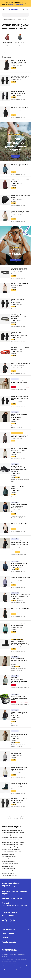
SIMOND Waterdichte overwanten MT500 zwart (18, 92)
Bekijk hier (15, 156)
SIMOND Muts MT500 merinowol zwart (20, 196)
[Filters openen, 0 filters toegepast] (4, 53)
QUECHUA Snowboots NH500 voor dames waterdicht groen (20, 784)
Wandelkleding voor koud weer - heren (8, 44)
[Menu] (4, 9)
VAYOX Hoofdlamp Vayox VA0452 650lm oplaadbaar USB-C (19, 698)
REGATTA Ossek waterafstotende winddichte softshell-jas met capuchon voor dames (20, 543)
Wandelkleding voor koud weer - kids (20, 44)
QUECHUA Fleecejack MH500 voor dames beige (20, 284)
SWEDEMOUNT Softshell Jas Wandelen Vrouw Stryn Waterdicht (19, 713)
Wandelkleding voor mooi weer (11, 839)
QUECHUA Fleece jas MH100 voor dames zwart (19, 108)
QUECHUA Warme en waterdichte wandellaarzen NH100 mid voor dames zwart (20, 643)
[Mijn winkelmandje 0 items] (27, 9)
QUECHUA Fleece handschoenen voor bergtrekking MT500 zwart (19, 333)
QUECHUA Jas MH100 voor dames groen (19, 487)
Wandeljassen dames (8, 861)
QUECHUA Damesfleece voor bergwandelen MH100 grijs (20, 435)
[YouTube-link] (6, 920)
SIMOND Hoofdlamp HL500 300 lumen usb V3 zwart (20, 348)
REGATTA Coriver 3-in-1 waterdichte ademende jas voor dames (19, 660)
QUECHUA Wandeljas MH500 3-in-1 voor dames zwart (20, 364)
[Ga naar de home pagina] (14, 9)
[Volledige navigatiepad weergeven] (2, 19)
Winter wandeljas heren (9, 856)
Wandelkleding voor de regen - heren (13, 842)
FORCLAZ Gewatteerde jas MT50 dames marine (19, 564)
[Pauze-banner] (25, 3)
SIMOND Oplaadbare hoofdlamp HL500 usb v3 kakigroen (18, 316)
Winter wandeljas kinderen (10, 863)
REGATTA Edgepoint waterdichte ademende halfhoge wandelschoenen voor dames (19, 469)
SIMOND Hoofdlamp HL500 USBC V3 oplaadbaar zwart (19, 268)
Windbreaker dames (8, 873)
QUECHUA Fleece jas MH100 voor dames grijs (19, 752)
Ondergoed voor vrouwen (9, 859)
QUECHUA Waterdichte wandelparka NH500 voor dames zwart (19, 62)
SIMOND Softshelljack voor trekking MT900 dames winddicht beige (19, 769)
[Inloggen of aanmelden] (23, 9)
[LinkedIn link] (14, 920)
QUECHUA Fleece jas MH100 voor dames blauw (19, 165)
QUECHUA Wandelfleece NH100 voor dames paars (20, 577)
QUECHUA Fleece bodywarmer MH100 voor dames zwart (20, 609)
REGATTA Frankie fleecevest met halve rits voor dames (20, 381)
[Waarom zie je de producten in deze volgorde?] (2, 57)
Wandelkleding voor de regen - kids (12, 844)
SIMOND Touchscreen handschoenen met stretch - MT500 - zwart (20, 301)
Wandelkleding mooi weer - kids (11, 851)
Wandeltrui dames (7, 866)
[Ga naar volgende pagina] (22, 818)
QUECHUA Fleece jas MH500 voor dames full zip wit (19, 449)
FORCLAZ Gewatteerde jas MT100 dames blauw (19, 624)
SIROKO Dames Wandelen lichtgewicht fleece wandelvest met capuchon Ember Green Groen (19, 680)
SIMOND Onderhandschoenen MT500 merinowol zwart (20, 76)
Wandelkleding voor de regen (10, 847)
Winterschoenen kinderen (9, 875)
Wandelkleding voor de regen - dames (13, 832)
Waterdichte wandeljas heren (10, 871)
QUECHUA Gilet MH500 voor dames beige (19, 524)
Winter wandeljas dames (9, 835)
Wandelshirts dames (8, 854)
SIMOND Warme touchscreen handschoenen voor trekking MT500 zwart (20, 398)
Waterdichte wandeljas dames (11, 849)
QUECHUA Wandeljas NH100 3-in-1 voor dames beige (20, 211)
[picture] (5, 65)
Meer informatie (15, 260)
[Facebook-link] (3, 920)
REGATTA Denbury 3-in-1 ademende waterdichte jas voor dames (19, 734)
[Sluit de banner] (28, 3)
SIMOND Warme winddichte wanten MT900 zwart (19, 799)
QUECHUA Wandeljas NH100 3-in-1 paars (20, 180)
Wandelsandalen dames (9, 868)
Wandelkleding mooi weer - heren (12, 837)
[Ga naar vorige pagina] (9, 818)
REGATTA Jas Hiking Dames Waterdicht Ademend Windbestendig (19, 415)
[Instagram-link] (10, 920)
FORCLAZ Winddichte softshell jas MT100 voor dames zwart (20, 595)
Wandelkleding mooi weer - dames (12, 830)
